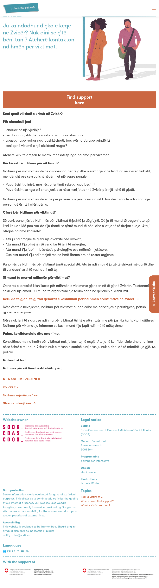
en (22, 551)
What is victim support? (95, 505)
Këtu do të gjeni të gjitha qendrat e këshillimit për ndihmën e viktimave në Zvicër (68, 299)
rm (27, 551)
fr (13, 551)
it (18, 551)
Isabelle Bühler (90, 483)
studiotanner (89, 472)
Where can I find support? (97, 501)
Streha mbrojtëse (17, 403)
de (9, 551)
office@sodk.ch (20, 535)
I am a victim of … (92, 497)
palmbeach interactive (95, 461)
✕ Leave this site (154, 294)
